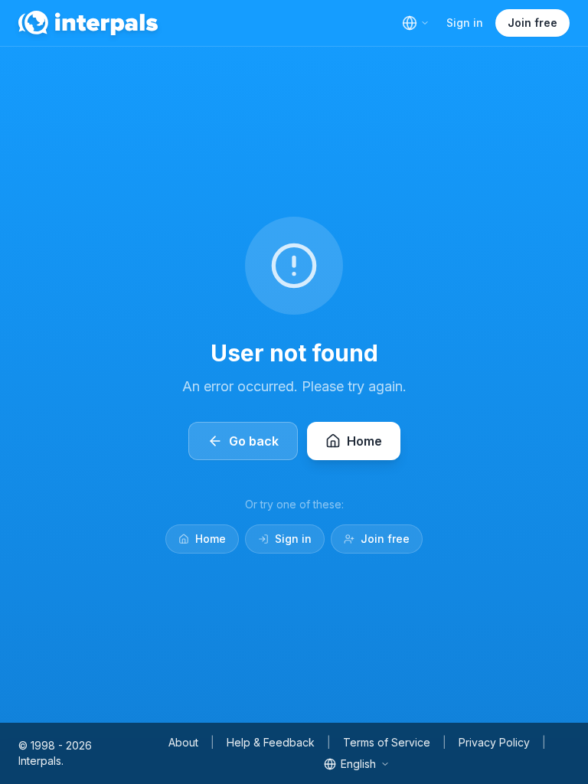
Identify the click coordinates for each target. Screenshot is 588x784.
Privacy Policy (494, 742)
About (183, 742)
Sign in (464, 22)
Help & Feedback (271, 742)
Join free (532, 22)
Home (210, 538)
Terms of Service (386, 742)
